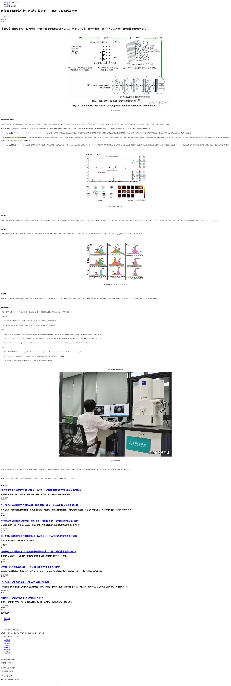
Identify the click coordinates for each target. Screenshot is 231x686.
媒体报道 (7, 649)
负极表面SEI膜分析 (16, 137)
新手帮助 (7, 647)
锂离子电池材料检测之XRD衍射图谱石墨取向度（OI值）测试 (30, 551)
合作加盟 (7, 641)
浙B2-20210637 (100, 683)
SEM (5, 620)
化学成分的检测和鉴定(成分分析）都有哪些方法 (24, 567)
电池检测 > (7, 4)
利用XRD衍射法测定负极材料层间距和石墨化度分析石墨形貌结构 (32, 536)
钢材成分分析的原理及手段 (14, 598)
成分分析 (7, 16)
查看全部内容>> (74, 490)
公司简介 (7, 640)
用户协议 (7, 643)
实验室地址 (8, 653)
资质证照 (7, 651)
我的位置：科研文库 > (11, 2)
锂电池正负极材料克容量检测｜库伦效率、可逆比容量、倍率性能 (32, 521)
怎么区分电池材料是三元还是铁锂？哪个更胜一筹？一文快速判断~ (33, 505)
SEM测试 (7, 619)
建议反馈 (7, 645)
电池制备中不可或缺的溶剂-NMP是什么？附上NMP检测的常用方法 (33, 490)
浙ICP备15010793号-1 (113, 683)
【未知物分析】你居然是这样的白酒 (18, 582)
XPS (5, 617)
